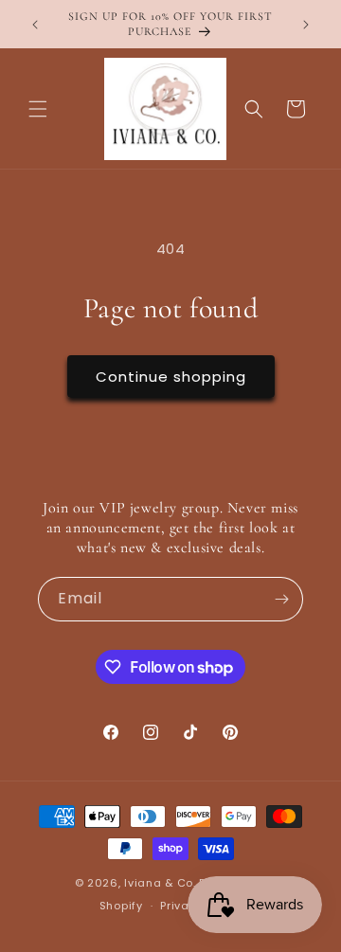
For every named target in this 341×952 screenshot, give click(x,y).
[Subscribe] (281, 599)
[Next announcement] (306, 24)
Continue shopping (171, 376)
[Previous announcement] (35, 24)
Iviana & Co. (159, 882)
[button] (38, 109)
